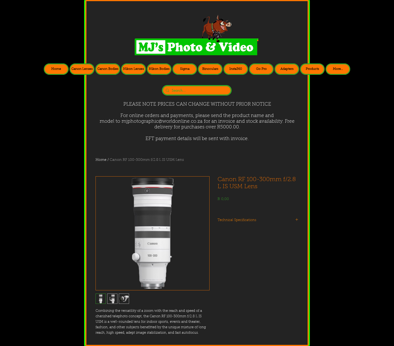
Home (101, 160)
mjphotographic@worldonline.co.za (162, 121)
